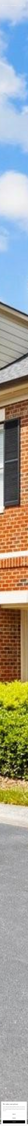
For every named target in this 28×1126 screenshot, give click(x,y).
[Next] (24, 559)
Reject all (14, 1114)
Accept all (14, 1121)
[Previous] (3, 559)
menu (20, 5)
